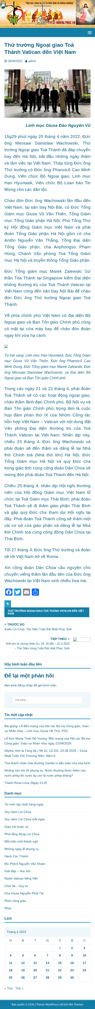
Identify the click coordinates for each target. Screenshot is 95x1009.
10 (84, 955)
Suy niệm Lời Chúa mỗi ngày (24, 819)
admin (32, 61)
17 (84, 963)
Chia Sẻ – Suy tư (16, 886)
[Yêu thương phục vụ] (47, 25)
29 (60, 977)
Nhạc (8, 908)
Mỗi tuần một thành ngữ (21, 841)
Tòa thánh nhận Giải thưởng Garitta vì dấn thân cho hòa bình (47, 763)
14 (47, 963)
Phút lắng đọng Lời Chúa (21, 834)
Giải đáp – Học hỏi (17, 871)
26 (23, 977)
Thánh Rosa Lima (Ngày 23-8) (25, 783)
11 (10, 963)
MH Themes (76, 1004)
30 (72, 977)
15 (60, 963)
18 (10, 970)
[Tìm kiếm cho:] (47, 700)
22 (60, 970)
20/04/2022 (15, 61)
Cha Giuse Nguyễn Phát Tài (24, 893)
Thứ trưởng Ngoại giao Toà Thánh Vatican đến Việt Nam (46, 612)
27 (35, 977)
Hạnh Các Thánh (16, 856)
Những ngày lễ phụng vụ (21, 849)
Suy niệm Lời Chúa (17, 812)
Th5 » (19, 988)
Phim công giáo (15, 901)
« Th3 (8, 988)
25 (10, 977)
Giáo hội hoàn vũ (16, 826)
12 (23, 963)
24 (84, 970)
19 (23, 970)
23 (72, 970)
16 (72, 963)
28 (47, 977)
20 (35, 970)
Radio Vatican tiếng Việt (21, 878)
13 (35, 963)
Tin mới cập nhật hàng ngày (24, 804)
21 (47, 970)
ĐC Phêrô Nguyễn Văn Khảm (24, 864)
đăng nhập (25, 685)
